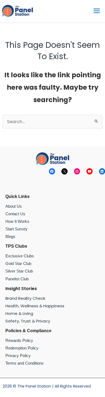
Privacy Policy (18, 355)
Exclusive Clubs (19, 256)
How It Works (17, 221)
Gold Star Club (18, 263)
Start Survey (16, 229)
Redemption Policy (21, 348)
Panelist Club (17, 279)
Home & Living (19, 313)
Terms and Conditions (24, 363)
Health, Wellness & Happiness (34, 306)
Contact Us (15, 213)
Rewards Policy (19, 340)
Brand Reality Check (25, 298)
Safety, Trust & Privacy (27, 321)
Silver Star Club (19, 271)
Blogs (10, 236)
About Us (13, 206)
